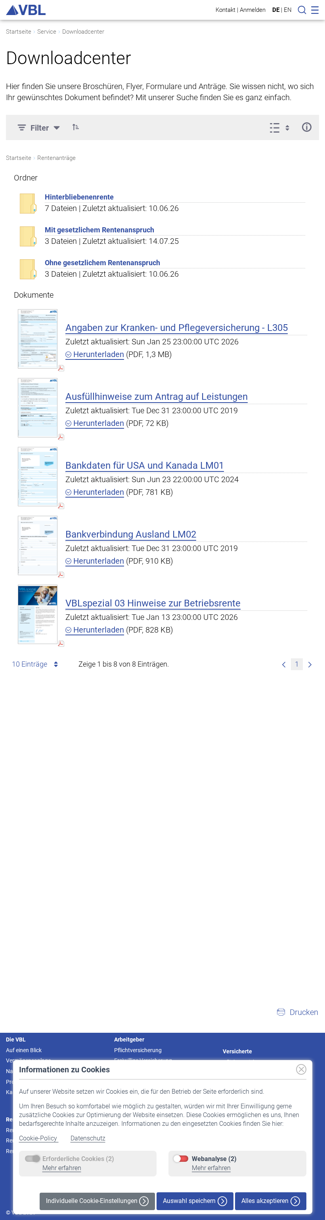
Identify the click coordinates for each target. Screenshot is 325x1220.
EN (288, 9)
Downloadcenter (83, 31)
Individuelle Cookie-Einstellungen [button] (92, 1201)
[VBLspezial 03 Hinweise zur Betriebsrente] (37, 614)
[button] (75, 127)
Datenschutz (88, 1138)
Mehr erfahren (61, 1168)
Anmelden (253, 9)
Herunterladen (97, 354)
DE (275, 9)
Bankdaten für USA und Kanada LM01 (144, 465)
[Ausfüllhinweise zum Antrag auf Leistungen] (37, 407)
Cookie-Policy (39, 1138)
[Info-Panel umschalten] (306, 127)
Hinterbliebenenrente (79, 197)
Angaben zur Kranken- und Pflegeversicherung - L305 (176, 327)
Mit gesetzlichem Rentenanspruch (99, 230)
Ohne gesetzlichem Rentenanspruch (102, 262)
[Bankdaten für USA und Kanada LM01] (37, 476)
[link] (284, 664)
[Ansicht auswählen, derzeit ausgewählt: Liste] (282, 127)
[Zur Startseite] (26, 10)
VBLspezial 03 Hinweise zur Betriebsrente (153, 603)
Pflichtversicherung (138, 1050)
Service (46, 31)
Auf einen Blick (24, 1050)
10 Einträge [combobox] (29, 664)
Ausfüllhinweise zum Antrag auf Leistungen (156, 396)
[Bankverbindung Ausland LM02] (37, 545)
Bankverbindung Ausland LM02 (130, 534)
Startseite (18, 31)
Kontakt (225, 9)
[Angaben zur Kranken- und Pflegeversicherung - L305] (37, 339)
